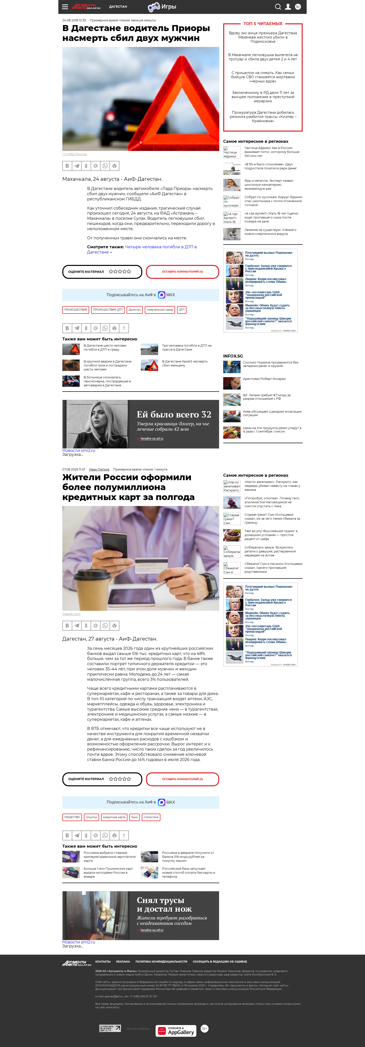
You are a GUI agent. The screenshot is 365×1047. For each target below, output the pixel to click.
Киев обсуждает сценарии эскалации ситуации (272, 413)
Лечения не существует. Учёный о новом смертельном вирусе (270, 232)
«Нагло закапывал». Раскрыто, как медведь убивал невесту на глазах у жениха (272, 486)
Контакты (102, 961)
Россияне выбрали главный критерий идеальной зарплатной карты (110, 857)
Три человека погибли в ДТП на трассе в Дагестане (187, 347)
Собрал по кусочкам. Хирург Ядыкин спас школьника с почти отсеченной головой (273, 201)
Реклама (123, 961)
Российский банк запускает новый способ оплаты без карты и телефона (188, 872)
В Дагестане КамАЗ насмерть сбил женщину (185, 363)
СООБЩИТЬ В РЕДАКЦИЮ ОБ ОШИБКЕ (220, 961)
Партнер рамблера (138, 1028)
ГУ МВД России (74, 154)
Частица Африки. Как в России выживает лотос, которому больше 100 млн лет (272, 152)
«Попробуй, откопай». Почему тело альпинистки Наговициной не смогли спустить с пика (272, 502)
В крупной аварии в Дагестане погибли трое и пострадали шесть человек (107, 365)
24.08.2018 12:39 (74, 20)
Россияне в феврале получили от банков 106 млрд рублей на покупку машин (188, 857)
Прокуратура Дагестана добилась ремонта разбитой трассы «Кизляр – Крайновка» (263, 116)
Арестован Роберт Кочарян (264, 379)
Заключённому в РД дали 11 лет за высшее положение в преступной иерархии (263, 97)
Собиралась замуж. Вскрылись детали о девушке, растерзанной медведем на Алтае (270, 551)
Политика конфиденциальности (161, 961)
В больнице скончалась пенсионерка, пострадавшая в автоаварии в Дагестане (107, 381)
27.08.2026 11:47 (73, 469)
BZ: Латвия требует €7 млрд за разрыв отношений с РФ (267, 397)
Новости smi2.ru (78, 450)
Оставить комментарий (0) (182, 271)
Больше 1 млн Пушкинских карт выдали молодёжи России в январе (108, 872)
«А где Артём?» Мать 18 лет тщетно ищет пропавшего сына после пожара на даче (271, 217)
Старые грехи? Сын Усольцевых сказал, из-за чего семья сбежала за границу (272, 518)
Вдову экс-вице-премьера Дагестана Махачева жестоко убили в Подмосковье (263, 37)
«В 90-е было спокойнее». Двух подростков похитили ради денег (271, 166)
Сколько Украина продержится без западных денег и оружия (270, 364)
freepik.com (71, 614)
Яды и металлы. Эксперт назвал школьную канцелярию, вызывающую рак (269, 184)
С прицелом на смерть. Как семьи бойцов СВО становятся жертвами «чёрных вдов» (263, 77)
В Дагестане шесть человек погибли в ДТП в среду (105, 347)
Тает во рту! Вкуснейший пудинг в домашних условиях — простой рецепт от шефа (271, 535)
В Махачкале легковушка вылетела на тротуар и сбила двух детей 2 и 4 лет (263, 57)
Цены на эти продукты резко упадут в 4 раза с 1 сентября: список (272, 429)
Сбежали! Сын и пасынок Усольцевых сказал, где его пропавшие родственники (274, 568)
